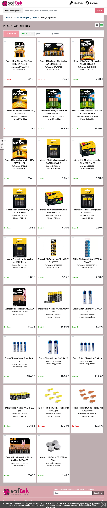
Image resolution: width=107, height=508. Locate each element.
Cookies (34, 501)
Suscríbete (98, 493)
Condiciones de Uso (21, 501)
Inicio (8, 18)
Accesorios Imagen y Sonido (25, 18)
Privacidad (7, 501)
